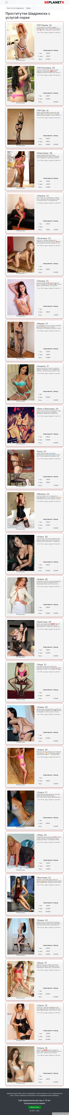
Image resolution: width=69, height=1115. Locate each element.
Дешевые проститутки (60, 1114)
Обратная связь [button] (34, 1107)
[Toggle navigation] (6, 2)
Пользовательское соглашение (34, 1103)
